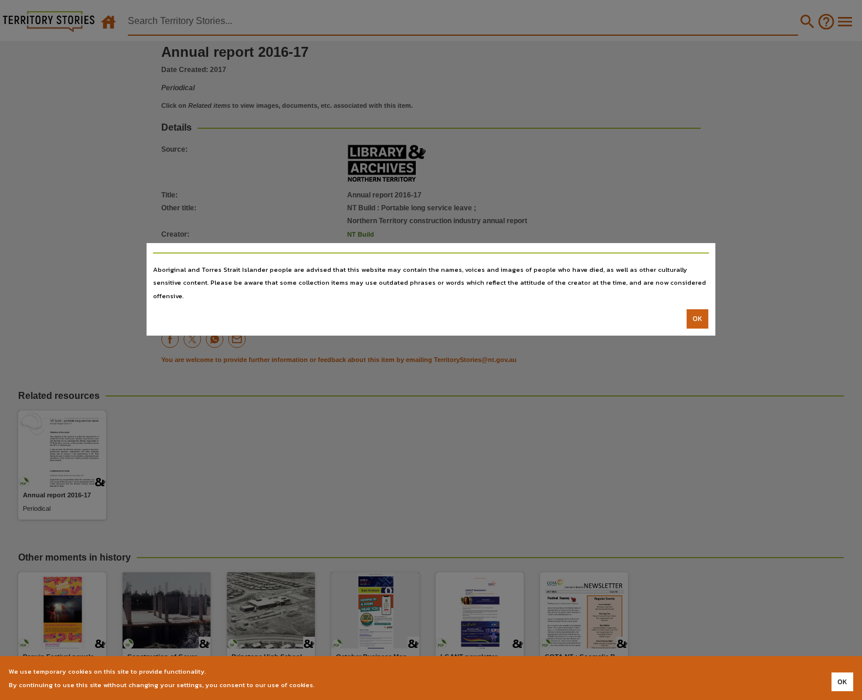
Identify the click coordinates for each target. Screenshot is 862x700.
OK (698, 318)
